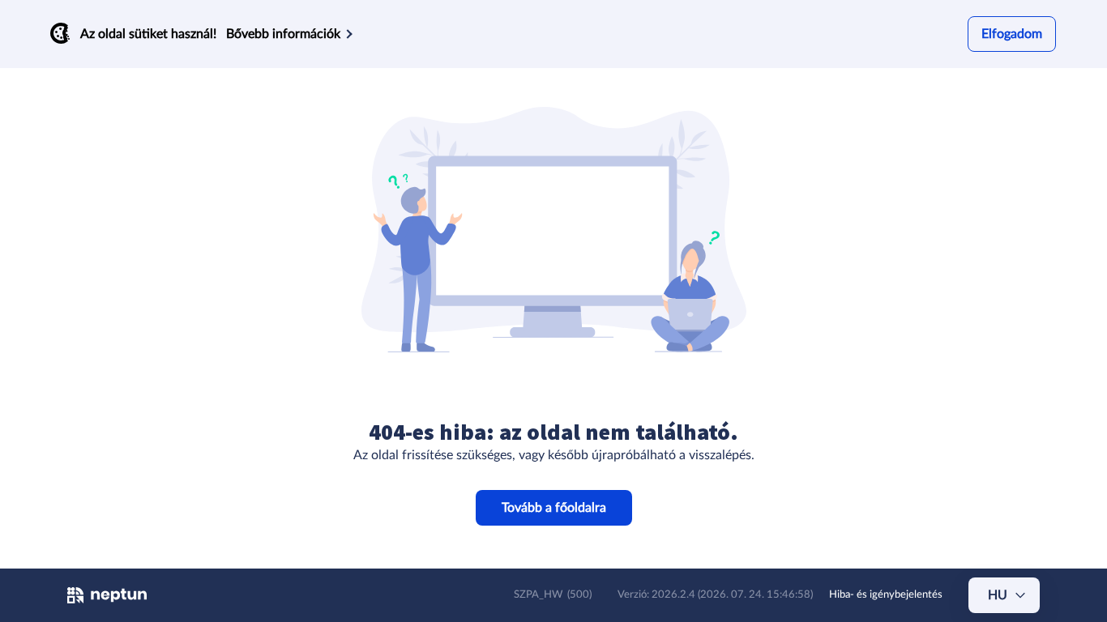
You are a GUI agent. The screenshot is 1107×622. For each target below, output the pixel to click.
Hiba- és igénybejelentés (885, 595)
